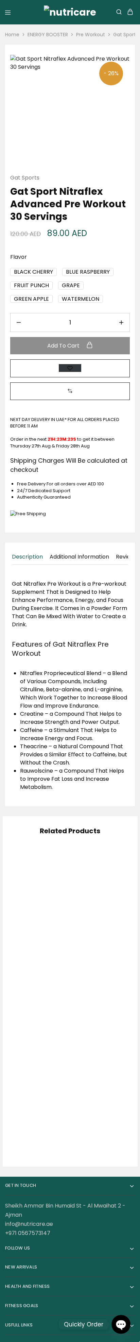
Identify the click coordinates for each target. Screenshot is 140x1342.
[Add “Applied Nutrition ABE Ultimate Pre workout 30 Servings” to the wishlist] (113, 964)
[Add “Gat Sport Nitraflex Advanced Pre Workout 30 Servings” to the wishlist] (70, 368)
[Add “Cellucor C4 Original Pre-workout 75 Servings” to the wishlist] (113, 1067)
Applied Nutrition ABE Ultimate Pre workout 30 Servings (97, 1001)
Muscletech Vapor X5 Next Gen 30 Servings (37, 1001)
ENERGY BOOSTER (48, 34)
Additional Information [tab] (79, 557)
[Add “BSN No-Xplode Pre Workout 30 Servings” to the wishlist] (52, 1067)
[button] (33, 272)
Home (12, 34)
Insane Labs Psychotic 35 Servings (37, 906)
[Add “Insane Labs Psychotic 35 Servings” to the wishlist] (52, 869)
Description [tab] (27, 557)
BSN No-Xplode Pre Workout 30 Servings (37, 1104)
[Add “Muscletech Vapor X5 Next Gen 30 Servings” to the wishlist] (52, 964)
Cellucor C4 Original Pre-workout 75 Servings (98, 1104)
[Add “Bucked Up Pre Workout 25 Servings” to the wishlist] (113, 869)
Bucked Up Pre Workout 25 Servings (97, 906)
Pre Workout (90, 34)
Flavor (18, 257)
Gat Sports (24, 178)
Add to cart (64, 346)
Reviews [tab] (126, 557)
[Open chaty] (121, 1324)
